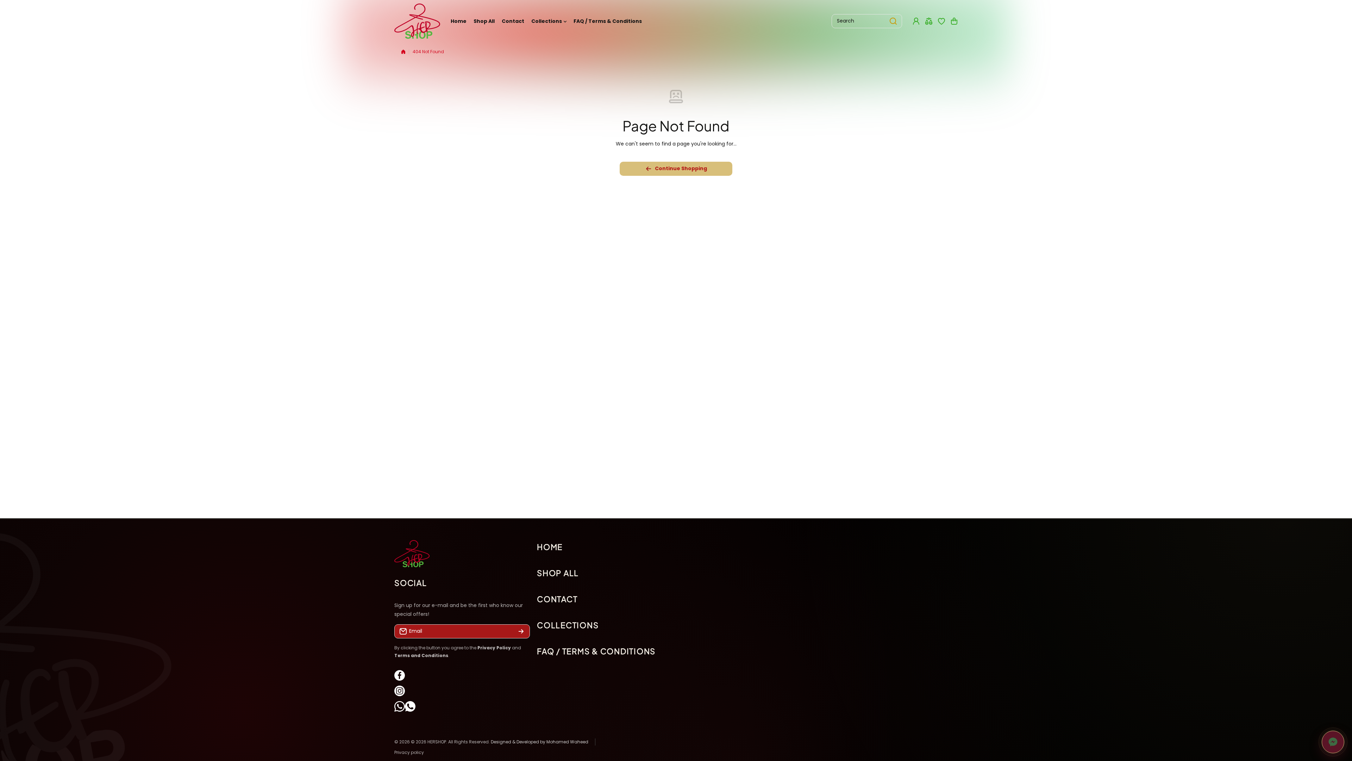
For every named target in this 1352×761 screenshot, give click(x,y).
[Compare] (928, 21)
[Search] (893, 21)
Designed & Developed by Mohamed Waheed (539, 742)
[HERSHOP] (417, 21)
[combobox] (867, 21)
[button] (954, 21)
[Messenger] (1333, 742)
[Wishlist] (941, 21)
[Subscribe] (521, 631)
